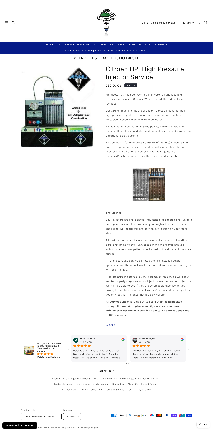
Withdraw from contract (20, 425)
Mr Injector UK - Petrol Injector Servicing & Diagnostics (54, 427)
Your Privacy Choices (139, 389)
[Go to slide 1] (126, 363)
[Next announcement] (206, 45)
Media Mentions (63, 384)
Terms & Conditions (91, 389)
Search (56, 378)
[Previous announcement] (6, 45)
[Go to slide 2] (128, 363)
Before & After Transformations (92, 384)
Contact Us (118, 384)
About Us (133, 384)
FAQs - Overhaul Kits (105, 378)
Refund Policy (148, 384)
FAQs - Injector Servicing (77, 378)
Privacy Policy (70, 389)
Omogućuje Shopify (89, 427)
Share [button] (112, 324)
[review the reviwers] (123, 340)
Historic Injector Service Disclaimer (139, 378)
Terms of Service (115, 389)
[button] (6, 22)
